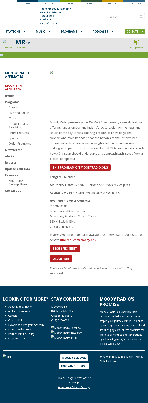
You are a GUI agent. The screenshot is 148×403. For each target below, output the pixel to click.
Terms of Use (83, 378)
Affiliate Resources (19, 311)
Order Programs (20, 144)
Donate (132, 31)
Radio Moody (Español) (54, 8)
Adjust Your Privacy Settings (74, 387)
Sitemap (74, 382)
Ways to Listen (49, 12)
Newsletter (13, 150)
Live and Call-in (19, 113)
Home (9, 96)
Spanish (14, 138)
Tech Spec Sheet (65, 249)
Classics (14, 107)
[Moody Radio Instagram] (66, 332)
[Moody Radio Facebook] (66, 327)
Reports (10, 163)
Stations (13, 31)
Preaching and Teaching (18, 125)
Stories (44, 19)
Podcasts (100, 31)
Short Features (19, 133)
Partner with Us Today (21, 334)
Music (40, 31)
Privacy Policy (65, 378)
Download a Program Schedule (26, 325)
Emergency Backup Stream (19, 182)
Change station (136, 48)
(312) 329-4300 (60, 320)
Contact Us (13, 191)
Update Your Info (17, 169)
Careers (12, 315)
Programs (69, 31)
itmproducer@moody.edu (78, 240)
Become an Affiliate (13, 87)
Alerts (9, 156)
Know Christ (47, 23)
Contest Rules (16, 320)
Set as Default (21, 48)
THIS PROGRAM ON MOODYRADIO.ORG (80, 167)
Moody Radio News (19, 329)
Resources (46, 16)
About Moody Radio (20, 306)
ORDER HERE (61, 259)
